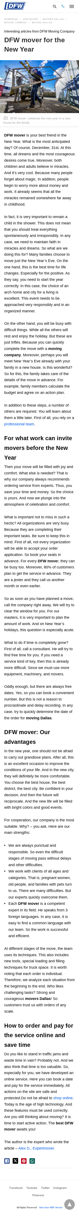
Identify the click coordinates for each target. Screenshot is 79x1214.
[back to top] (69, 1204)
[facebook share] (7, 1161)
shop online (63, 1098)
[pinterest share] (24, 1161)
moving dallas (42, 22)
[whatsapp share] (32, 1161)
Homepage (11, 19)
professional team (19, 424)
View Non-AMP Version (51, 1207)
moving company (15, 22)
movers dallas (53, 19)
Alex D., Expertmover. (36, 1148)
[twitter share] (15, 1161)
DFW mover (30, 19)
